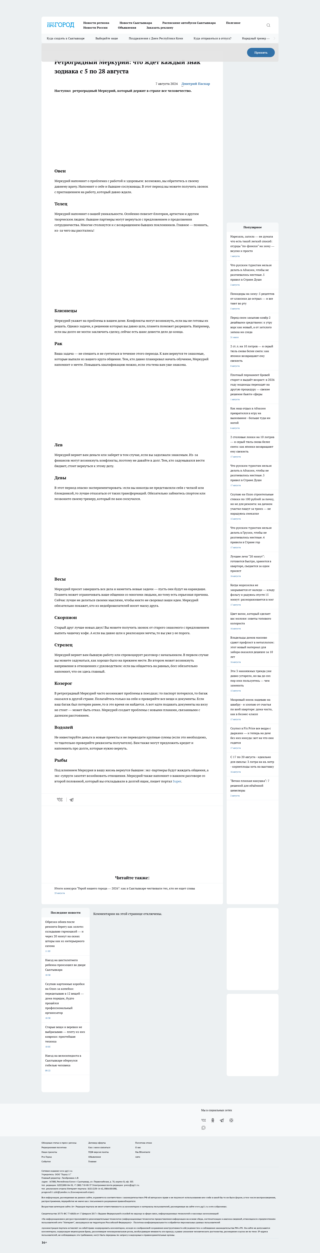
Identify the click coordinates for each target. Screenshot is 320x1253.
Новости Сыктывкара (136, 23)
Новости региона (96, 23)
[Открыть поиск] (268, 25)
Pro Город (46, 1156)
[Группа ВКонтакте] (203, 1120)
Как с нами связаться (99, 1147)
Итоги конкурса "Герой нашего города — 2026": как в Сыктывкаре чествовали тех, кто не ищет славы (124, 890)
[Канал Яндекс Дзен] (231, 1120)
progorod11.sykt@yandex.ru (55, 1192)
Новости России (95, 27)
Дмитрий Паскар (195, 84)
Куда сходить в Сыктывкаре (66, 38)
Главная (92, 1161)
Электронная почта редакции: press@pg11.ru (115, 1185)
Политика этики (143, 1142)
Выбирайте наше (107, 38)
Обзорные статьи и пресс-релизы (58, 1142)
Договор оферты (97, 1142)
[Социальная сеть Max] (203, 1127)
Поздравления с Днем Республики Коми (156, 38)
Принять (261, 52)
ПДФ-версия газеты (98, 1152)
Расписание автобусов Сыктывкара (189, 23)
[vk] (60, 799)
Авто (137, 1156)
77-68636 (71, 1213)
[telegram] (72, 799)
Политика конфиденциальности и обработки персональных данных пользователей (177, 1222)
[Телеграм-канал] (222, 1120)
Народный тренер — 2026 (259, 38)
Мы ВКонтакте (142, 1152)
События (46, 1161)
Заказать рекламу (159, 27)
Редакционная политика (53, 1147)
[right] (274, 38)
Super (177, 781)
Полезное (233, 23)
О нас (138, 1147)
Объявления (127, 27)
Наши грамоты (49, 1152)
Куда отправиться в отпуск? (212, 38)
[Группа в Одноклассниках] (212, 1120)
